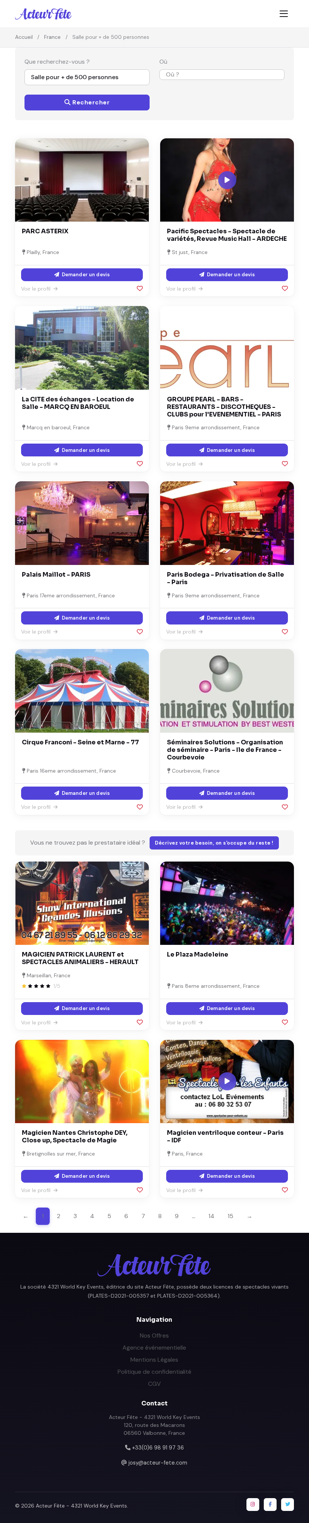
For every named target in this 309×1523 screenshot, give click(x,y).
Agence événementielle (154, 1348)
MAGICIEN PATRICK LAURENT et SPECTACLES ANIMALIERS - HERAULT (80, 958)
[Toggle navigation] (284, 13)
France (52, 37)
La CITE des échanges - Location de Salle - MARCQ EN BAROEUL (78, 403)
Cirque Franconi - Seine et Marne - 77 (80, 742)
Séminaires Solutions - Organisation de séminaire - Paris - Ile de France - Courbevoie (225, 749)
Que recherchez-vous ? (57, 62)
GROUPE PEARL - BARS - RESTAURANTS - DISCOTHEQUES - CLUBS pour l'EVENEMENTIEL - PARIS (224, 406)
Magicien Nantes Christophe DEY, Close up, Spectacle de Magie (74, 1136)
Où (163, 62)
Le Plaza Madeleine (197, 954)
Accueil (24, 37)
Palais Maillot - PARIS (56, 575)
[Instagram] (252, 1504)
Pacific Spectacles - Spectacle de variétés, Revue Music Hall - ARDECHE (227, 235)
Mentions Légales (154, 1360)
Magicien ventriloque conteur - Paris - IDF (225, 1136)
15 (230, 1216)
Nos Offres (154, 1335)
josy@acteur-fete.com (157, 1462)
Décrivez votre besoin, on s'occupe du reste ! (214, 843)
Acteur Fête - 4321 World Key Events (81, 1505)
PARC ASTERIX (45, 231)
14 (211, 1216)
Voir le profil (36, 288)
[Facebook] (270, 1504)
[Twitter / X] (287, 1504)
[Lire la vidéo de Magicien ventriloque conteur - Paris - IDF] (227, 1081)
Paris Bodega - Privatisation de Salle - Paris (225, 578)
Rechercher (90, 102)
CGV (154, 1384)
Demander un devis (85, 274)
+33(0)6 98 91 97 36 (158, 1447)
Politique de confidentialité (154, 1372)
